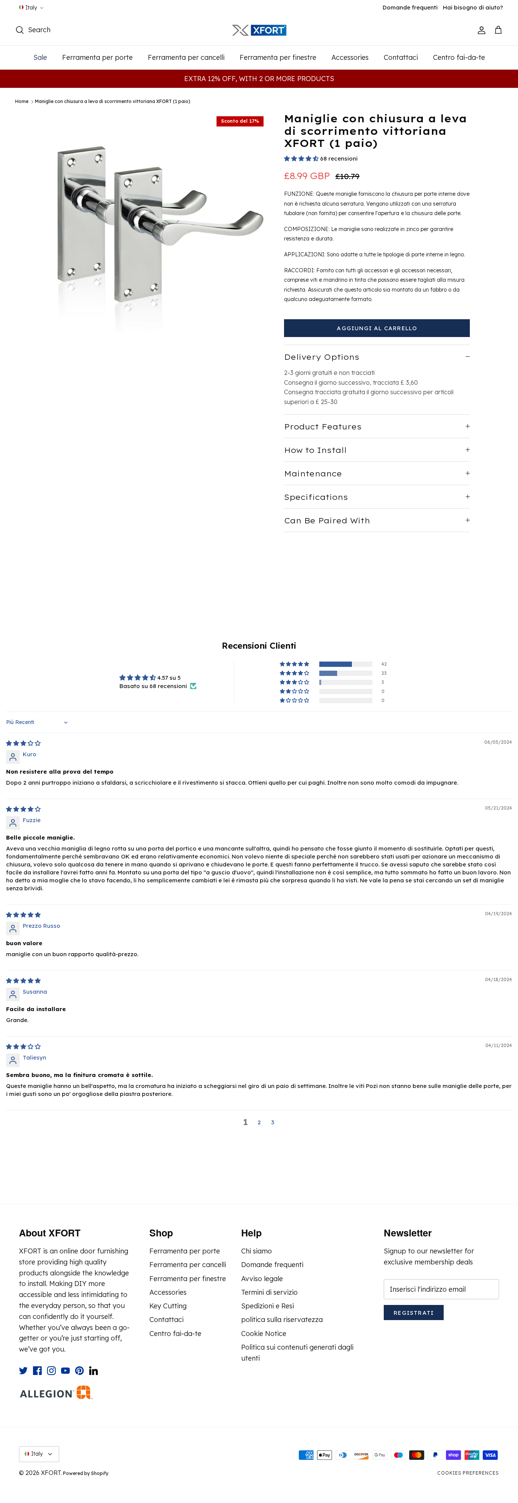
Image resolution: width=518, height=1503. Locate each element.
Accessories (350, 57)
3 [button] (272, 1122)
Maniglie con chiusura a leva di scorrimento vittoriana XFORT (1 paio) (112, 102)
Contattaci (401, 57)
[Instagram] (51, 1370)
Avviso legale (262, 1278)
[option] (158, 222)
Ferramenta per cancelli (186, 57)
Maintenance (313, 473)
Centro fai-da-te (459, 57)
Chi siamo (256, 1251)
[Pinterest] (79, 1370)
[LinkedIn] (93, 1370)
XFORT (51, 1472)
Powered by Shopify (85, 1473)
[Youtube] (65, 1370)
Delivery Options (321, 357)
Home (21, 102)
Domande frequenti (410, 7)
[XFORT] (259, 30)
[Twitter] (23, 1370)
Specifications (316, 497)
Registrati (414, 1312)
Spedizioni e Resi (267, 1306)
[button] (301, 158)
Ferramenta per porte (97, 57)
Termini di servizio (269, 1292)
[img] (23, 743)
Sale (40, 57)
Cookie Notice (263, 1333)
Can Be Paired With (327, 520)
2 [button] (259, 1122)
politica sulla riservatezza (282, 1319)
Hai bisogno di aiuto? (473, 7)
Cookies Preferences (468, 1473)
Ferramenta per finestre (278, 57)
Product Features (323, 426)
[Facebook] (37, 1370)
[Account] (480, 30)
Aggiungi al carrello (377, 328)
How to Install (315, 450)
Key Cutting (168, 1306)
